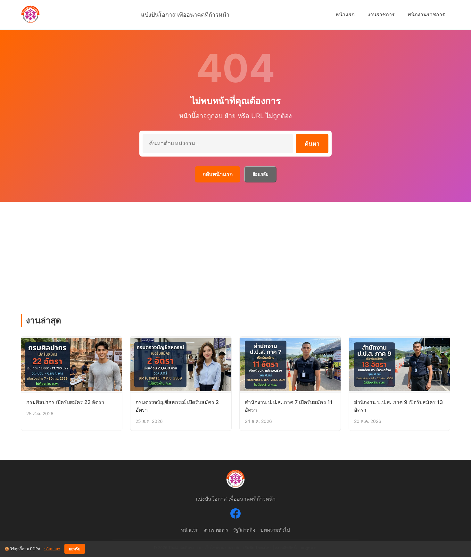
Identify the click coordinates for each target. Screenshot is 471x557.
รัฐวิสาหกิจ (244, 530)
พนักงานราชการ (426, 14)
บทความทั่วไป (275, 530)
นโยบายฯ (52, 548)
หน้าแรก (345, 14)
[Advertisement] (235, 250)
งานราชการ (381, 14)
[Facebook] (235, 514)
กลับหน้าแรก (217, 174)
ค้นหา (312, 144)
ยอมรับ (74, 549)
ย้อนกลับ (260, 174)
